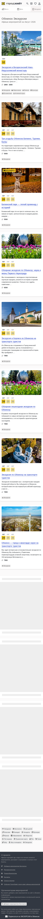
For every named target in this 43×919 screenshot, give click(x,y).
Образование (17, 835)
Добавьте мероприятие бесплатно (14, 904)
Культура (35, 90)
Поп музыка (8, 839)
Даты (21, 9)
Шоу (5, 842)
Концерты (26, 832)
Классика (7, 832)
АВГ (3, 130)
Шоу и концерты (15, 842)
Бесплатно (18, 829)
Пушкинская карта (21, 839)
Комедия (17, 832)
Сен (3, 59)
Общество (28, 835)
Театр (39, 839)
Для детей (28, 829)
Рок (32, 839)
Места (6, 9)
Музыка (6, 835)
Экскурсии (37, 9)
